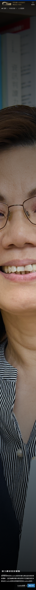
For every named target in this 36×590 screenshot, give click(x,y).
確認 (30, 585)
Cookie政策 (21, 585)
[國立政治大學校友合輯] (14, 3)
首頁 (4, 8)
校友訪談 (12, 8)
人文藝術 (21, 8)
